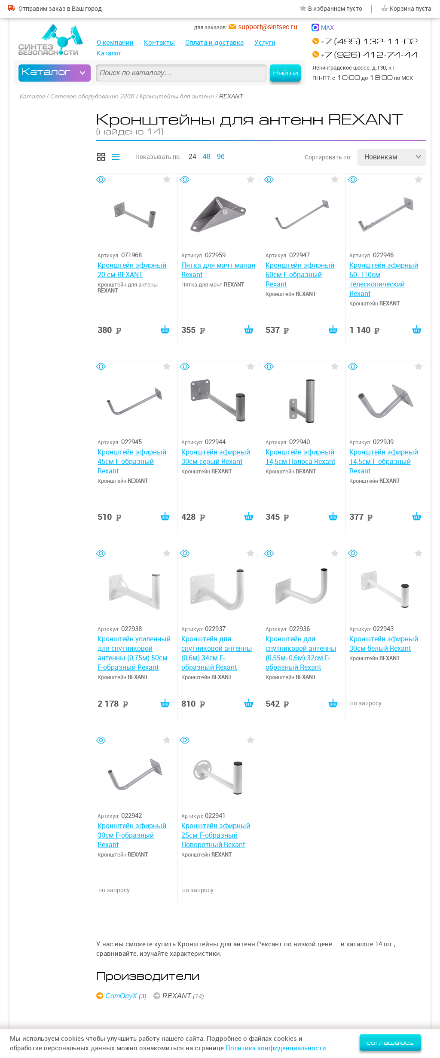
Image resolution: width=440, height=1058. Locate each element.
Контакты (159, 42)
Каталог (109, 53)
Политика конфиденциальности (276, 1048)
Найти (285, 73)
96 (221, 156)
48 (207, 156)
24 (192, 156)
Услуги (264, 42)
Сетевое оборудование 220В (92, 96)
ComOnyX (121, 996)
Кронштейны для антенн (177, 96)
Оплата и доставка (214, 42)
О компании (115, 42)
